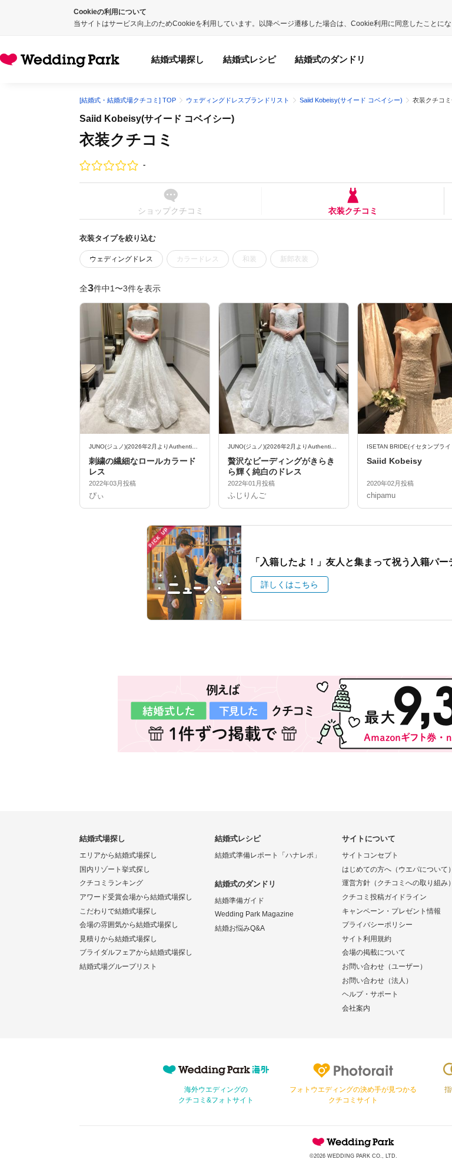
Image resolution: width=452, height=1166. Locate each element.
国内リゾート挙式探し (114, 869)
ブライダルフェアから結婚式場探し (135, 952)
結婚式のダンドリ (330, 59)
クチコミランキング (111, 883)
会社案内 (356, 1008)
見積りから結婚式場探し (118, 939)
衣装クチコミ (353, 210)
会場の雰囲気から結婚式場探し (128, 925)
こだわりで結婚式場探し (118, 911)
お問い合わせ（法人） (377, 980)
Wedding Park (353, 1142)
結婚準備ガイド (239, 900)
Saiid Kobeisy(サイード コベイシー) (156, 119)
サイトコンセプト (370, 855)
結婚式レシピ (249, 59)
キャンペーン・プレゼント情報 (391, 911)
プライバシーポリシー (377, 925)
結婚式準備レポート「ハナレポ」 (268, 855)
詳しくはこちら (289, 584)
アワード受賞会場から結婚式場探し (135, 897)
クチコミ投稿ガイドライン (384, 897)
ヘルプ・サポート (370, 994)
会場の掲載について (374, 952)
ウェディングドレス (121, 259)
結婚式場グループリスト (118, 966)
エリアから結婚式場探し (118, 855)
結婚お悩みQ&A (240, 928)
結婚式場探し (177, 59)
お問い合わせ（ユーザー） (384, 966)
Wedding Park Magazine (254, 914)
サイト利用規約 (366, 939)
